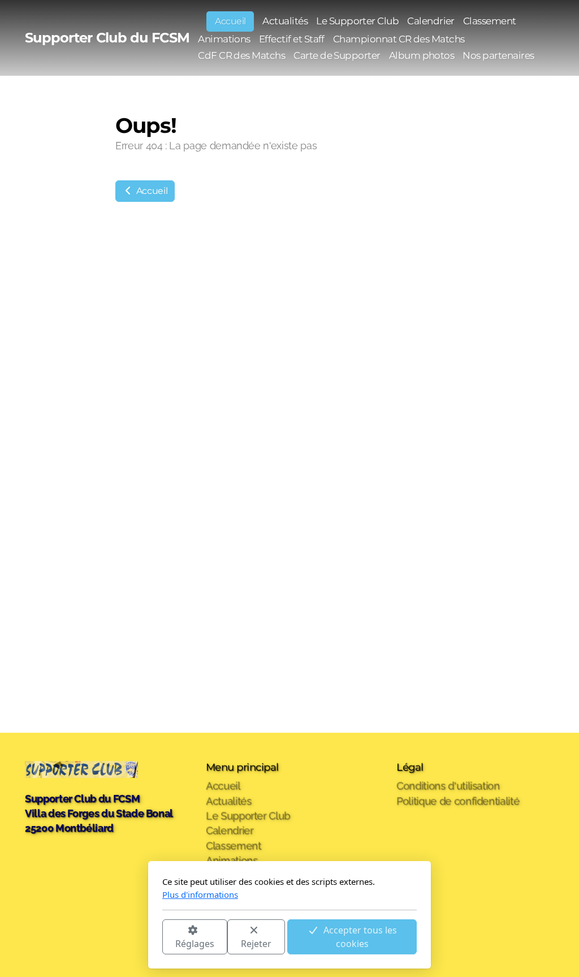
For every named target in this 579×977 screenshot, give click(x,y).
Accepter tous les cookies (360, 937)
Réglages (194, 943)
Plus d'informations (200, 894)
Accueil (150, 190)
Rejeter (256, 943)
